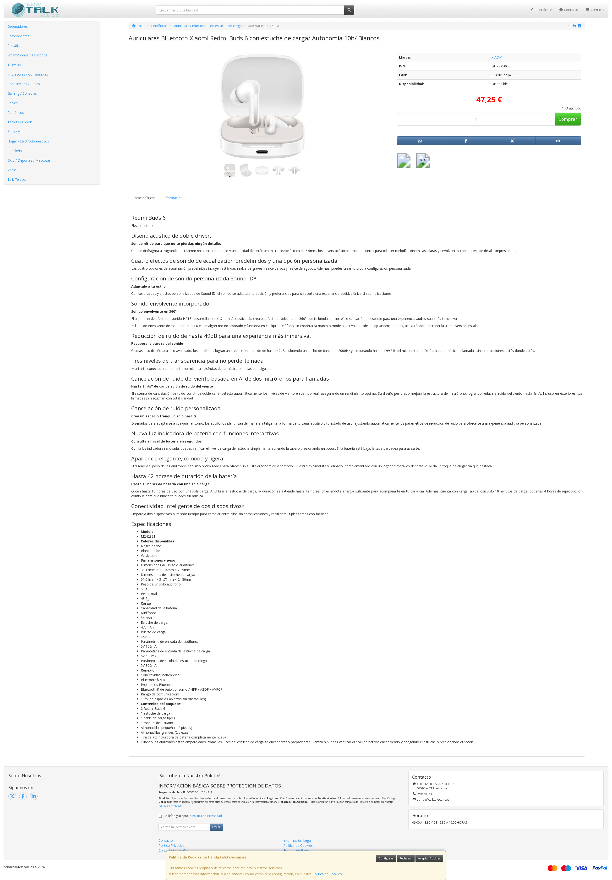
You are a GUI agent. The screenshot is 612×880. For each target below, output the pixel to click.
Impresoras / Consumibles (27, 74)
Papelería (14, 150)
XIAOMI (497, 57)
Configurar (386, 858)
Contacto (570, 9)
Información (173, 198)
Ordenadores (17, 26)
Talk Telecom (17, 179)
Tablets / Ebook (19, 122)
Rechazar (405, 858)
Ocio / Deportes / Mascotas (29, 160)
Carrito (596, 9)
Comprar (568, 119)
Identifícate (543, 9)
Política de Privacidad (170, 805)
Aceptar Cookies (429, 858)
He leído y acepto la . (193, 816)
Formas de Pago (296, 850)
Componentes (18, 36)
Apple (11, 170)
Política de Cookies (327, 874)
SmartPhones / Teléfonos (27, 55)
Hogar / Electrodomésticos (28, 141)
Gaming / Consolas (22, 93)
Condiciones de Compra (177, 850)
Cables (12, 103)
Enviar (216, 827)
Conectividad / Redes (23, 84)
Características (144, 198)
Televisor (14, 64)
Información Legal (297, 840)
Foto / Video (17, 131)
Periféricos (15, 112)
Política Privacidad (172, 845)
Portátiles (14, 45)
